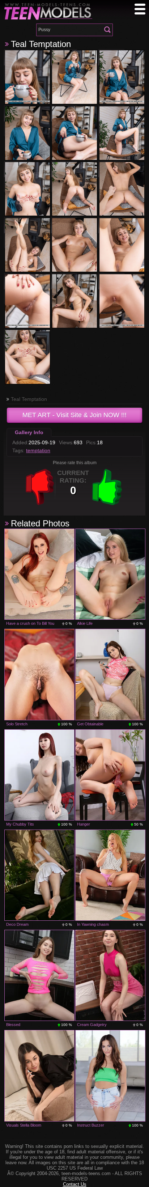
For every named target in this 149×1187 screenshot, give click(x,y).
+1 (107, 487)
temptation (38, 450)
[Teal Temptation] (27, 77)
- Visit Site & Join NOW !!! (74, 415)
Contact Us (74, 1184)
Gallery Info (29, 432)
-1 (40, 487)
